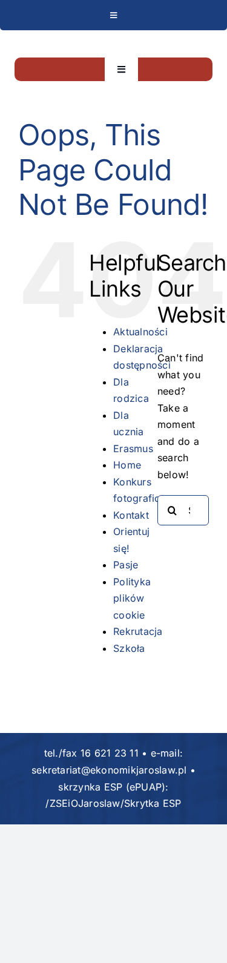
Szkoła (129, 648)
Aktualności (140, 332)
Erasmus (133, 448)
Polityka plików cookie (132, 598)
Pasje (125, 565)
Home (127, 465)
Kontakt (131, 515)
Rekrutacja (137, 631)
